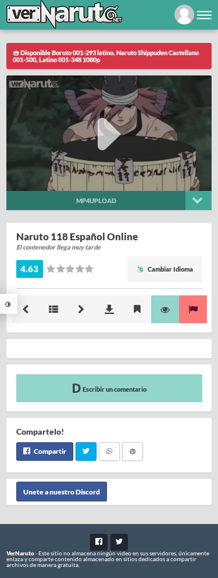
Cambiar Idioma (169, 269)
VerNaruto (20, 553)
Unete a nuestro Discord (61, 491)
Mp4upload (96, 200)
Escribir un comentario (113, 389)
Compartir (49, 451)
